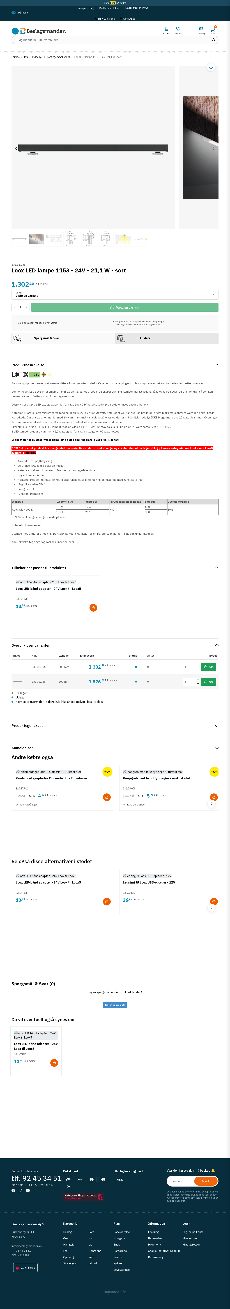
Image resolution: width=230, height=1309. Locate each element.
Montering (94, 1251)
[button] (212, 31)
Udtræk (93, 1263)
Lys (26, 57)
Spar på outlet (115, 2)
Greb (66, 1238)
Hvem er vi (154, 1244)
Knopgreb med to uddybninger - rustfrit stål (156, 778)
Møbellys (37, 57)
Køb (211, 667)
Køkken (118, 1263)
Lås (65, 1251)
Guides (166, 33)
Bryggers (119, 1238)
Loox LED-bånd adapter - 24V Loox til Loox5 (48, 589)
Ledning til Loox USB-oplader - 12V (149, 882)
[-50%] (48, 771)
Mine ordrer (190, 1238)
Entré (117, 1244)
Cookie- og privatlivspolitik (164, 1251)
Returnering (155, 1257)
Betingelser (155, 1238)
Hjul (90, 1238)
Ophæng (68, 1257)
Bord (91, 1232)
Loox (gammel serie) (58, 57)
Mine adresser (191, 1244)
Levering (153, 1232)
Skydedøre (70, 1263)
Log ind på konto (193, 1232)
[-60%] (153, 771)
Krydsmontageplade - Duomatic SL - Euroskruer (51, 778)
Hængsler (69, 1244)
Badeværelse (122, 1232)
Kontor (118, 1257)
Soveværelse (122, 1269)
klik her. (31, 452)
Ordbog (201, 33)
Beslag (67, 1232)
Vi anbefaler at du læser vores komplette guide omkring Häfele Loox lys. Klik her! (65, 439)
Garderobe (120, 1251)
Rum (91, 1257)
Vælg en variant (128, 307)
